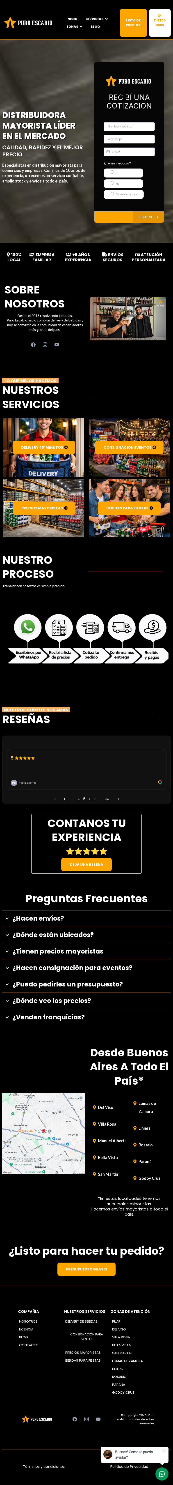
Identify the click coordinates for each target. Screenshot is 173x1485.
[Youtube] (57, 345)
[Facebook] (33, 345)
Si (117, 173)
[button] (148, 217)
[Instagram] (45, 345)
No (118, 183)
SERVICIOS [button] (95, 19)
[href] (43, 1133)
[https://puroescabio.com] (29, 23)
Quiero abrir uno (126, 194)
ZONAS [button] (72, 26)
